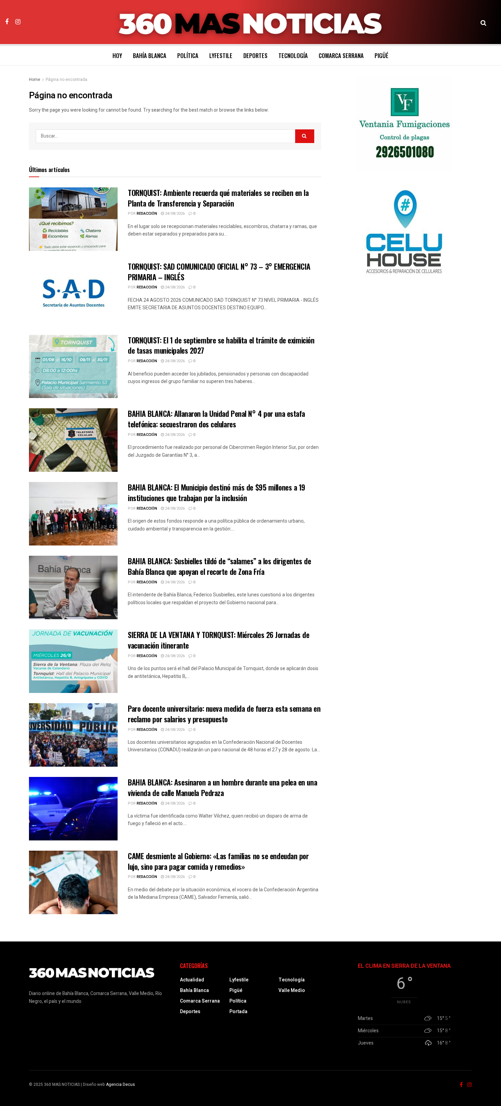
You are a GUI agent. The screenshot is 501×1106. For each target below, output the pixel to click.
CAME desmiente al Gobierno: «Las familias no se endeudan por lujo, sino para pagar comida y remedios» (218, 861)
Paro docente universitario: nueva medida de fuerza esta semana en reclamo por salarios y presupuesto (224, 713)
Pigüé (382, 55)
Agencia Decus (120, 1084)
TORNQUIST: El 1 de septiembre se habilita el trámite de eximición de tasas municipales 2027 (221, 345)
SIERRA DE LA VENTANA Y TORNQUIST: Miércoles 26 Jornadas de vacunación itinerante (218, 640)
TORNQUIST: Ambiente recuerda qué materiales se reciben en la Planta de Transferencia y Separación (218, 198)
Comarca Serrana (341, 55)
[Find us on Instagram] (17, 22)
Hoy (117, 55)
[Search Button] (483, 22)
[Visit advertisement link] (404, 123)
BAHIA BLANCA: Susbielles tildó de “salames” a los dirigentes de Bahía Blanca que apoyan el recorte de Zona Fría (219, 566)
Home (34, 79)
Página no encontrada (66, 79)
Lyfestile (220, 55)
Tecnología (293, 55)
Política (187, 55)
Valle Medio (291, 990)
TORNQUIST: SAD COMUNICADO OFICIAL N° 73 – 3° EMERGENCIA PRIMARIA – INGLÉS (219, 271)
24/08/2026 (174, 213)
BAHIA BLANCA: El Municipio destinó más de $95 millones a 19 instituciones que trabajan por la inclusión (216, 492)
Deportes (255, 55)
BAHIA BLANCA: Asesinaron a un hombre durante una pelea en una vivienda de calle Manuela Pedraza (222, 787)
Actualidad (192, 979)
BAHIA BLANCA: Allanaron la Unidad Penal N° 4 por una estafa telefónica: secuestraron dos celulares (216, 418)
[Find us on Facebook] (7, 22)
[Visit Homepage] (250, 22)
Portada (238, 1011)
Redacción (147, 213)
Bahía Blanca (149, 55)
